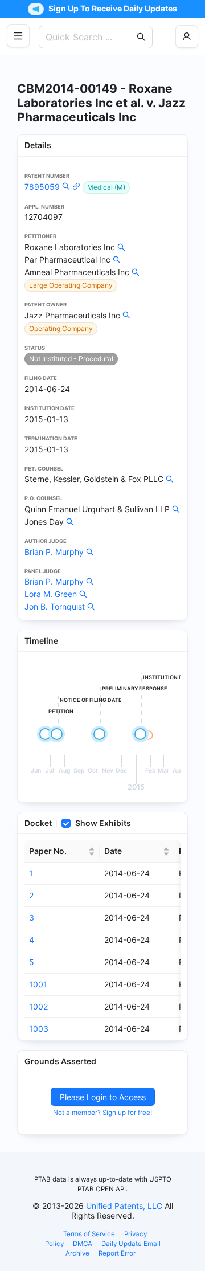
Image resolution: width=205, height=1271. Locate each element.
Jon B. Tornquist (54, 606)
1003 (38, 1028)
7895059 (42, 186)
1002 (38, 1006)
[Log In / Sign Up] (186, 36)
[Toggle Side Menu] (18, 35)
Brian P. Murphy (54, 552)
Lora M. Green (50, 594)
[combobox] (90, 37)
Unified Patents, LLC (124, 1206)
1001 (38, 984)
